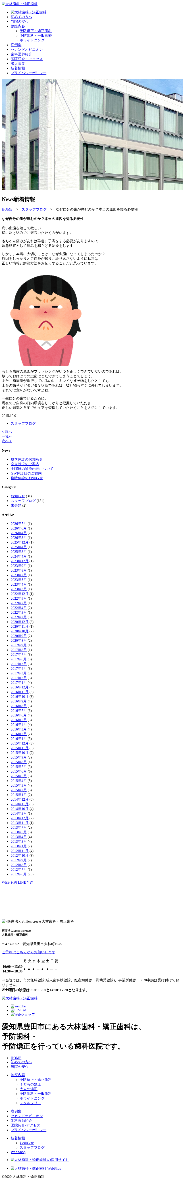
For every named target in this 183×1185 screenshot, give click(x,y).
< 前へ (7, 432)
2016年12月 (20, 687)
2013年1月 (19, 846)
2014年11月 (20, 804)
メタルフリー (30, 1103)
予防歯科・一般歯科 (36, 1094)
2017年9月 (19, 645)
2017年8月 (19, 650)
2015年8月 (19, 762)
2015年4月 (19, 781)
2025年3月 (19, 552)
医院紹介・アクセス (27, 59)
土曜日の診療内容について (32, 469)
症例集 (16, 45)
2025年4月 (19, 547)
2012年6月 (19, 874)
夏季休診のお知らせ (27, 459)
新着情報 (18, 68)
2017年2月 (19, 678)
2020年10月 (20, 631)
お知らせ (18, 496)
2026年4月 (19, 533)
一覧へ (7, 436)
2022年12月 (20, 594)
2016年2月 (19, 734)
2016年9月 (19, 701)
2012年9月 (19, 860)
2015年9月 (19, 757)
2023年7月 (19, 575)
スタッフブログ (23, 423)
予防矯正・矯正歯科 (36, 1080)
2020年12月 (20, 622)
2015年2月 (19, 790)
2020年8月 (19, 640)
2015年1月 (19, 795)
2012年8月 (19, 865)
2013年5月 (19, 832)
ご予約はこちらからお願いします (28, 952)
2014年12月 (20, 799)
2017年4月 (19, 668)
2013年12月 (20, 818)
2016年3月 (19, 729)
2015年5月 (19, 776)
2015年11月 (20, 748)
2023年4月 (19, 584)
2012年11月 (20, 851)
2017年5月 (19, 664)
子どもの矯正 (30, 1084)
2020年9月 (19, 636)
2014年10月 (20, 809)
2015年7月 (19, 767)
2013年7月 (19, 827)
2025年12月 (20, 542)
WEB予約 (9, 882)
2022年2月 (19, 617)
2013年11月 (20, 823)
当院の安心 (20, 21)
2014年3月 (19, 813)
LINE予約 (25, 882)
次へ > (7, 441)
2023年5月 (19, 580)
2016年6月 (19, 715)
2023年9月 (19, 566)
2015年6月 (19, 771)
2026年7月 (19, 524)
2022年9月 (19, 598)
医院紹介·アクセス (25, 1125)
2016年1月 (19, 739)
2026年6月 (19, 528)
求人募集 (18, 63)
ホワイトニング (32, 1098)
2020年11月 (20, 626)
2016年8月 (19, 706)
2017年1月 (19, 682)
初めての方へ (21, 17)
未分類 (16, 505)
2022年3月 (19, 612)
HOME (16, 1058)
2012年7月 (19, 869)
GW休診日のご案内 (26, 473)
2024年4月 (19, 556)
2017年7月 (19, 654)
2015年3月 (19, 785)
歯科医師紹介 (21, 54)
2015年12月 (20, 743)
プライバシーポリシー (28, 73)
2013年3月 (19, 841)
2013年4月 (19, 837)
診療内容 (18, 26)
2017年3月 (19, 673)
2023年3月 (19, 589)
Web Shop (18, 1152)
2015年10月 (20, 753)
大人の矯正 (28, 1089)
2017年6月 (19, 659)
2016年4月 (19, 724)
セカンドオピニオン (27, 49)
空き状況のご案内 (25, 464)
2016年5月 (19, 720)
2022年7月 (19, 603)
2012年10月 (20, 855)
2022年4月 (19, 608)
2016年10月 (20, 696)
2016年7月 (19, 710)
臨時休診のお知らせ (27, 478)
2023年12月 (20, 561)
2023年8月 (19, 570)
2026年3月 (19, 538)
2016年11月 (20, 692)
